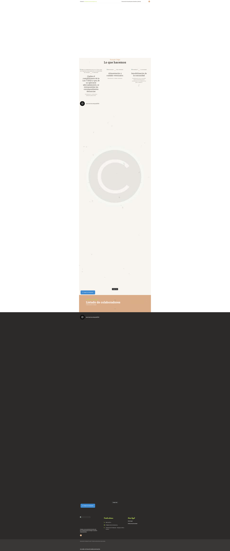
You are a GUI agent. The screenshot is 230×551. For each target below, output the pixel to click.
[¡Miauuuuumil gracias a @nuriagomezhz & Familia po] (141, 115)
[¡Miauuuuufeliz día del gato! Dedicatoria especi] (141, 157)
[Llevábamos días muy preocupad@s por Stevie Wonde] (141, 236)
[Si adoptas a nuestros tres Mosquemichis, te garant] (123, 157)
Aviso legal (130, 521)
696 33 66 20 (108, 522)
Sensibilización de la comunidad (139, 74)
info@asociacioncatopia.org (111, 525)
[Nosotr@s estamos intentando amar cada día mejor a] (106, 164)
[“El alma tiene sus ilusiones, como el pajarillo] (141, 194)
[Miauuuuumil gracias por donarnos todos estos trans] (123, 198)
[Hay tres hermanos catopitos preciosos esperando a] (106, 199)
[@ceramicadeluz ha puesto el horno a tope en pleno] (123, 123)
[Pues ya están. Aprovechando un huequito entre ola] (88, 165)
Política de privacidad (132, 523)
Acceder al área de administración (90, 549)
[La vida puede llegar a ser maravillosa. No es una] (123, 268)
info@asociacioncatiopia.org (90, 1)
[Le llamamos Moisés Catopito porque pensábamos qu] (88, 127)
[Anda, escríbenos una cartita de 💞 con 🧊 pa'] (106, 263)
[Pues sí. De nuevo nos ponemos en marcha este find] (88, 272)
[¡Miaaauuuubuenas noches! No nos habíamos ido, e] (106, 235)
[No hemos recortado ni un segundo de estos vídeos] (88, 198)
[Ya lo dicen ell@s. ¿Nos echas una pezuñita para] (141, 270)
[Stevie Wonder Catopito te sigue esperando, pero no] (123, 231)
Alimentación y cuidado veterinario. (115, 74)
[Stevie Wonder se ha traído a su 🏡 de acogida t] (88, 235)
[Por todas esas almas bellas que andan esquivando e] (106, 124)
